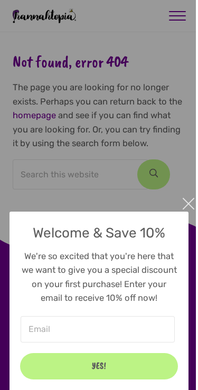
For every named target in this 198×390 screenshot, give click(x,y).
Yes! (99, 365)
